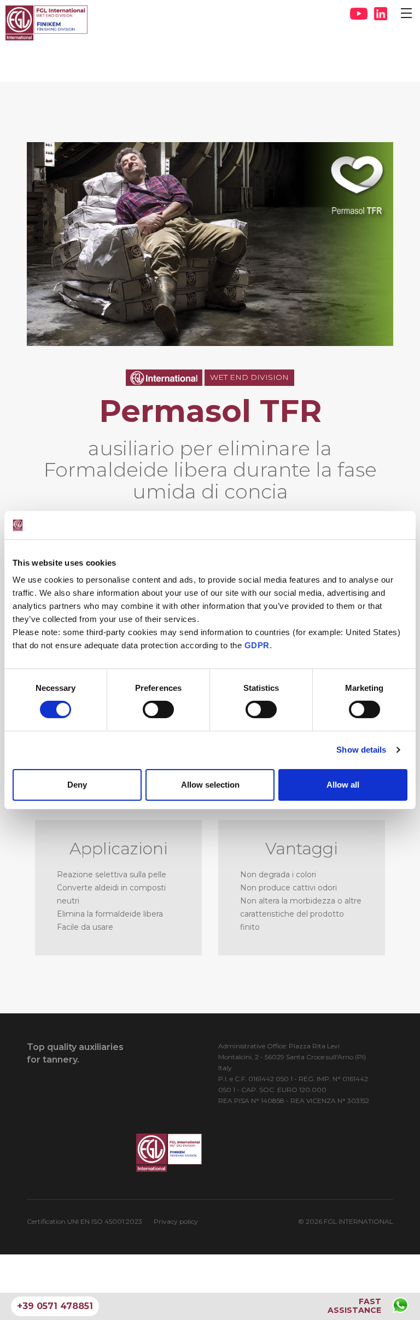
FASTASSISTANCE (354, 1305)
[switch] (158, 709)
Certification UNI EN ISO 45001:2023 (84, 1221)
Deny (77, 784)
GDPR (257, 645)
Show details (361, 749)
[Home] (46, 22)
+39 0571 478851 (55, 1306)
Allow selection (210, 784)
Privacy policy (176, 1221)
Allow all (342, 784)
